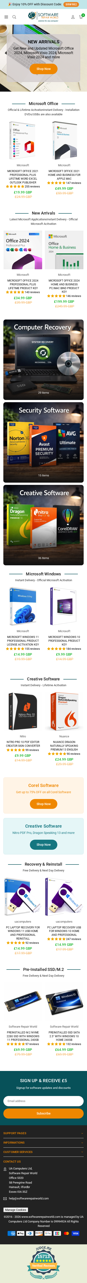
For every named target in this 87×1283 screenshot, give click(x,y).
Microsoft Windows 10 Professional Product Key (64, 640)
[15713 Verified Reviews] (43, 1280)
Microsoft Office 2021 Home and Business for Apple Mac (64, 175)
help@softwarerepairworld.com (29, 1198)
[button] (6, 16)
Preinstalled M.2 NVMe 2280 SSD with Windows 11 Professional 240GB (23, 1036)
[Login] (73, 16)
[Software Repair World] (43, 16)
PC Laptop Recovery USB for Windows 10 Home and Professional (64, 931)
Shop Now (44, 804)
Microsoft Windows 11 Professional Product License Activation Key (23, 640)
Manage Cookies (15, 1209)
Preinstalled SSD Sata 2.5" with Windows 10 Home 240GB (64, 1036)
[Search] (14, 16)
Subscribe (44, 1113)
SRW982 (71, 4)
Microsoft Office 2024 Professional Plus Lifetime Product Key (22, 284)
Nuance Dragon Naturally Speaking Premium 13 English (64, 745)
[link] (43, 4)
